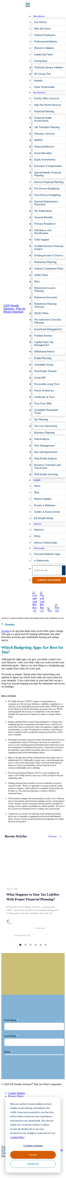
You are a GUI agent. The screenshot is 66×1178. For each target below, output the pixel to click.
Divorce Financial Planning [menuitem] (48, 182)
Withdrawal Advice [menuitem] (44, 351)
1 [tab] (20, 945)
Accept (33, 1154)
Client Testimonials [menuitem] (44, 87)
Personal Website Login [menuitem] (47, 554)
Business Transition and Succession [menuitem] (47, 466)
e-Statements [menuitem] (41, 560)
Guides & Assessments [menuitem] (47, 511)
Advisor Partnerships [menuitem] (45, 542)
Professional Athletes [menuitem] (45, 41)
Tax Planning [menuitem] (41, 419)
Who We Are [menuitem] (39, 16)
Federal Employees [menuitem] (45, 35)
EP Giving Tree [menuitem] (42, 73)
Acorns (5, 631)
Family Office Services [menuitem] (46, 98)
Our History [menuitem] (40, 22)
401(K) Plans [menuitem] (41, 313)
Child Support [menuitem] (41, 239)
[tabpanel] (33, 892)
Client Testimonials (11, 1070)
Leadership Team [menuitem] (43, 54)
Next (63, 892)
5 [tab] (40, 945)
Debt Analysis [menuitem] (41, 439)
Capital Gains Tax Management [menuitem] (44, 343)
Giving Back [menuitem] (41, 60)
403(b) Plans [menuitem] (41, 275)
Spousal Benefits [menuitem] (43, 217)
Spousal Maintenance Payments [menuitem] (46, 203)
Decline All (33, 1163)
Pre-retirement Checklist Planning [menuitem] (47, 321)
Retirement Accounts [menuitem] (45, 297)
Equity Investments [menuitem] (45, 159)
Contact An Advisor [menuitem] (49, 580)
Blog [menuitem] (36, 492)
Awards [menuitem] (38, 80)
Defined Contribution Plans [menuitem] (48, 268)
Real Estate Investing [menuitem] (46, 474)
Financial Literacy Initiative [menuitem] (48, 67)
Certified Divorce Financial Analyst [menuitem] (48, 247)
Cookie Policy (17, 1137)
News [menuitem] (37, 485)
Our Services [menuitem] (39, 92)
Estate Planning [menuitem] (42, 358)
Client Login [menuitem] (39, 548)
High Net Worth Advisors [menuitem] (47, 104)
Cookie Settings (16, 1093)
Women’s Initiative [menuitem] (44, 47)
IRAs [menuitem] (37, 281)
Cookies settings (33, 1145)
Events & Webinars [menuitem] (44, 505)
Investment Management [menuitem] (48, 329)
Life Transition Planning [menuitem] (47, 127)
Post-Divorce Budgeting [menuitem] (47, 194)
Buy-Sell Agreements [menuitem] (46, 452)
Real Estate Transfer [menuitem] (45, 371)
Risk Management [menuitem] (44, 445)
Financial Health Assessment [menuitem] (43, 119)
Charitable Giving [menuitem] (43, 364)
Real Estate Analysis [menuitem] (45, 458)
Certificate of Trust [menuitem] (44, 397)
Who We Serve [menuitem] (42, 28)
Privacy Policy (16, 1096)
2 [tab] (25, 945)
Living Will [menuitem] (39, 377)
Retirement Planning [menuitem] (45, 262)
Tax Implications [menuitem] (43, 210)
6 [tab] (45, 945)
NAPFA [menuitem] (38, 140)
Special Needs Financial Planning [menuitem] (47, 174)
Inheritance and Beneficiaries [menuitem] (42, 232)
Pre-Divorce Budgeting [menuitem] (46, 188)
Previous (2, 892)
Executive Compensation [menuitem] (48, 166)
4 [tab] (35, 945)
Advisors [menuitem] (37, 524)
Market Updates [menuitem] (43, 498)
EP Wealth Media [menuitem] (43, 518)
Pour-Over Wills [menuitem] (43, 403)
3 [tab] (30, 945)
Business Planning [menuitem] (44, 432)
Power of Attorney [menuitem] (44, 390)
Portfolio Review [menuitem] (43, 335)
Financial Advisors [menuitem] (44, 146)
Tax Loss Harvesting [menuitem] (45, 425)
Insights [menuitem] (36, 480)
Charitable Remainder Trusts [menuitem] (46, 411)
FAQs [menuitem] (37, 536)
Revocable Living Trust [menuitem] (46, 384)
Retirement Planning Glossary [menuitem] (45, 305)
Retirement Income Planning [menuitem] (44, 289)
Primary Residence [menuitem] (45, 223)
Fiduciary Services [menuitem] (44, 133)
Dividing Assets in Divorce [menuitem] (48, 255)
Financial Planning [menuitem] (44, 111)
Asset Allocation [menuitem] (43, 153)
